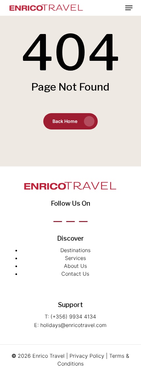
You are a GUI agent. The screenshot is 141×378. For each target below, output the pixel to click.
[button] (128, 8)
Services (75, 258)
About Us (75, 266)
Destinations (75, 250)
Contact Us (75, 273)
